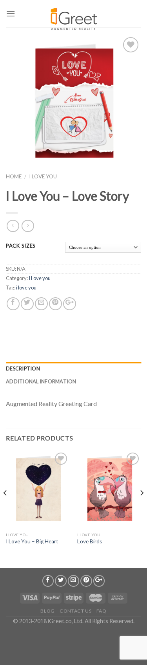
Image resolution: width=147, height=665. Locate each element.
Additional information (41, 381)
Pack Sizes (21, 246)
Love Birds (89, 541)
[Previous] (5, 508)
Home (14, 176)
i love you (26, 287)
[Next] (141, 508)
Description (23, 368)
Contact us (75, 611)
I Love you (43, 176)
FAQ (101, 611)
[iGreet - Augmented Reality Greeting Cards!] (73, 15)
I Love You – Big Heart (32, 541)
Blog (47, 611)
